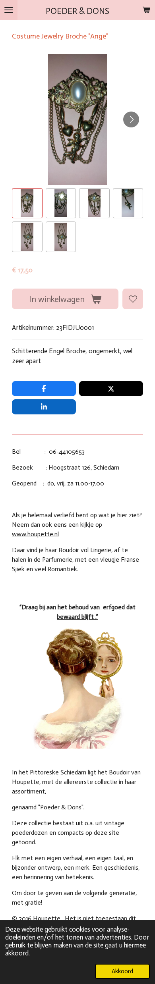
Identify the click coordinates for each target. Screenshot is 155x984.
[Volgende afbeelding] (131, 119)
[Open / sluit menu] (8, 10)
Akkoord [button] (122, 971)
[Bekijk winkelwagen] (146, 10)
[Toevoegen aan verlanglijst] (132, 299)
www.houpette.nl (35, 534)
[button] (27, 203)
